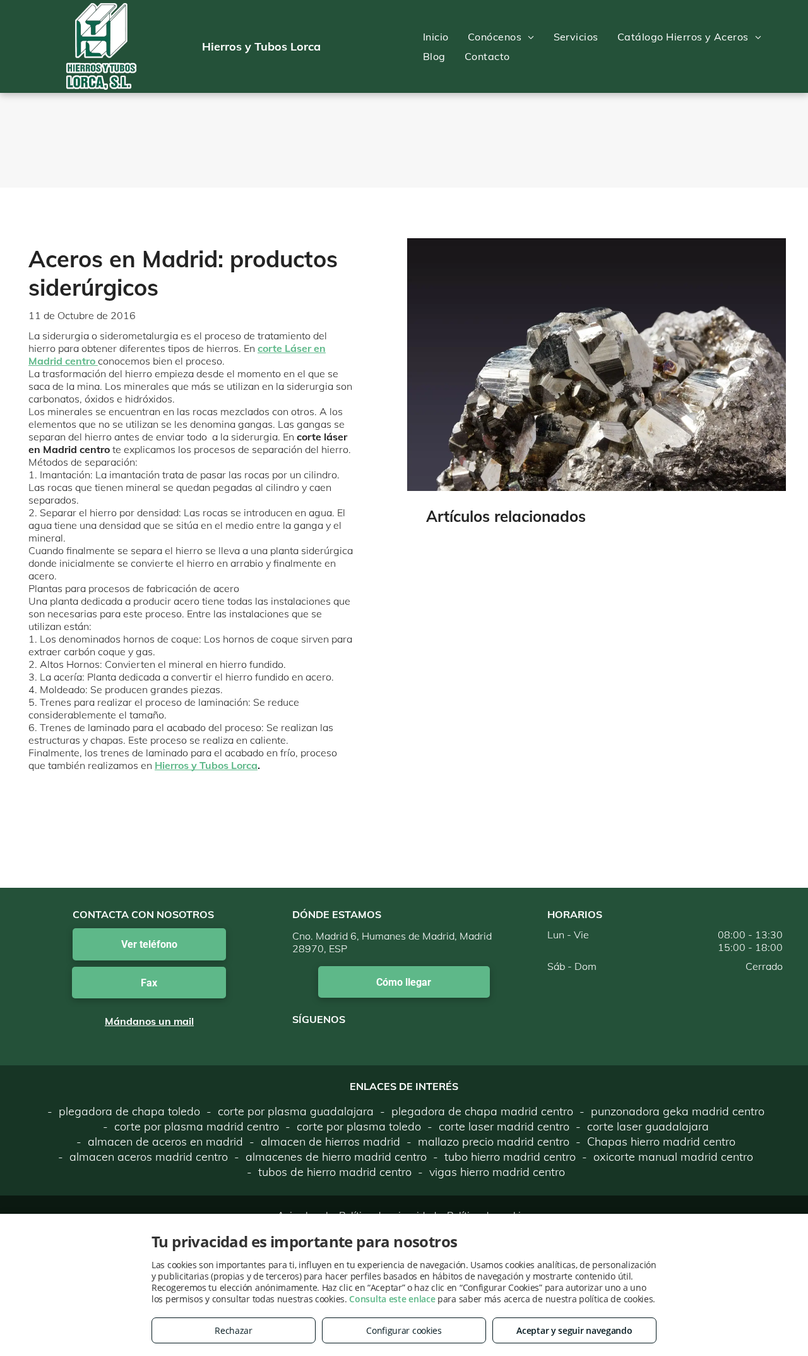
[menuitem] (435, 36)
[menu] (780, 46)
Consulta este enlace (392, 1299)
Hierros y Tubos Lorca (206, 765)
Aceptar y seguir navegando (574, 1330)
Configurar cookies (404, 1330)
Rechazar (233, 1330)
